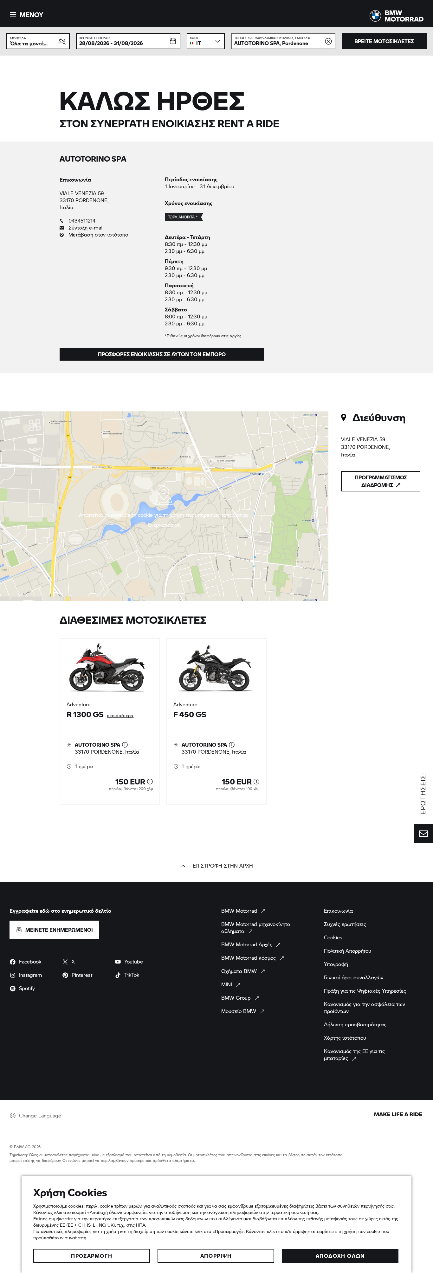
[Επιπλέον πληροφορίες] (125, 745)
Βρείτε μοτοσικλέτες (384, 41)
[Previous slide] (47, 721)
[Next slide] (385, 721)
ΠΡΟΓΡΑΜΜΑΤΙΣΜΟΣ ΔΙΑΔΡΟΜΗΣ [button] (381, 481)
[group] (216, 721)
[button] (25, 15)
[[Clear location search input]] (328, 41)
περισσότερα (120, 715)
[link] (109, 220)
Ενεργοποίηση (164, 524)
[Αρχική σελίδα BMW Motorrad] (396, 16)
